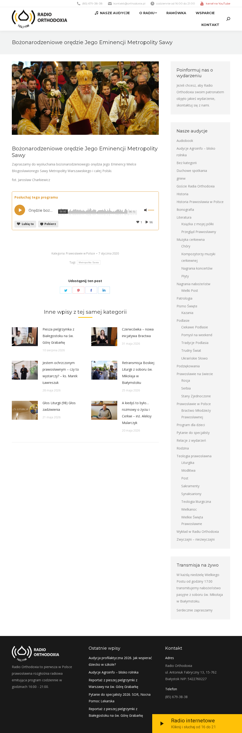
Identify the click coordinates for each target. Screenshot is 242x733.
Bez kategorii (187, 163)
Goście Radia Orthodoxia (196, 186)
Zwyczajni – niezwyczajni (196, 539)
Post (184, 478)
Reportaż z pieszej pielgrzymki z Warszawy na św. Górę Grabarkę (113, 683)
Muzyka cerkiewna (191, 239)
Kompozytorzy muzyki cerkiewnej (198, 257)
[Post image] (25, 336)
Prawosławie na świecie (195, 374)
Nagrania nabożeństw (193, 284)
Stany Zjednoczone (196, 396)
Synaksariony (191, 493)
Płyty (185, 276)
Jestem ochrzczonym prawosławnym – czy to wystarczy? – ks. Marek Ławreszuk (61, 372)
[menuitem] (112, 13)
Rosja (185, 380)
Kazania (187, 312)
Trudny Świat (191, 350)
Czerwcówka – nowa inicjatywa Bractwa (138, 332)
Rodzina (183, 448)
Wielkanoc (189, 509)
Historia (182, 194)
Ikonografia (185, 209)
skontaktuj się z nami (193, 105)
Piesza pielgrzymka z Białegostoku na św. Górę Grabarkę (58, 336)
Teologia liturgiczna (196, 501)
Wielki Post (189, 290)
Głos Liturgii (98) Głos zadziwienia (59, 406)
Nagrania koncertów (196, 268)
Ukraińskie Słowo (194, 358)
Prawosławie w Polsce (80, 253)
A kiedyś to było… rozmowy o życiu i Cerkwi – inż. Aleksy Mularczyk (136, 413)
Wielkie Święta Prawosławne (192, 520)
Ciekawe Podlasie (194, 327)
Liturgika (187, 462)
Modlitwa (188, 470)
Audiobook (185, 140)
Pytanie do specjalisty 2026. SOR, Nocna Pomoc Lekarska (120, 697)
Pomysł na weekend (196, 335)
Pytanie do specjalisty (193, 432)
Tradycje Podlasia (194, 342)
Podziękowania (188, 366)
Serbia (186, 388)
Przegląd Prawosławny (198, 231)
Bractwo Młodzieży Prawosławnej (196, 413)
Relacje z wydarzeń (191, 440)
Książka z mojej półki (197, 224)
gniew (181, 178)
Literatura (184, 217)
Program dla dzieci (191, 425)
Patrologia (184, 298)
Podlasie (183, 320)
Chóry (185, 246)
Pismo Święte (187, 306)
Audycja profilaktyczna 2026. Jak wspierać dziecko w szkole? (120, 661)
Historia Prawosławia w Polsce (200, 201)
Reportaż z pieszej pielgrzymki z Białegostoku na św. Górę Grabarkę (116, 712)
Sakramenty (190, 486)
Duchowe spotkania (192, 170)
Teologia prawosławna (194, 456)
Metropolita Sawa (89, 262)
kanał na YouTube (218, 3)
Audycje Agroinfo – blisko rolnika (196, 151)
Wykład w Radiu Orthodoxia (198, 531)
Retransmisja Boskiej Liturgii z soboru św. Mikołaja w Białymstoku (138, 372)
